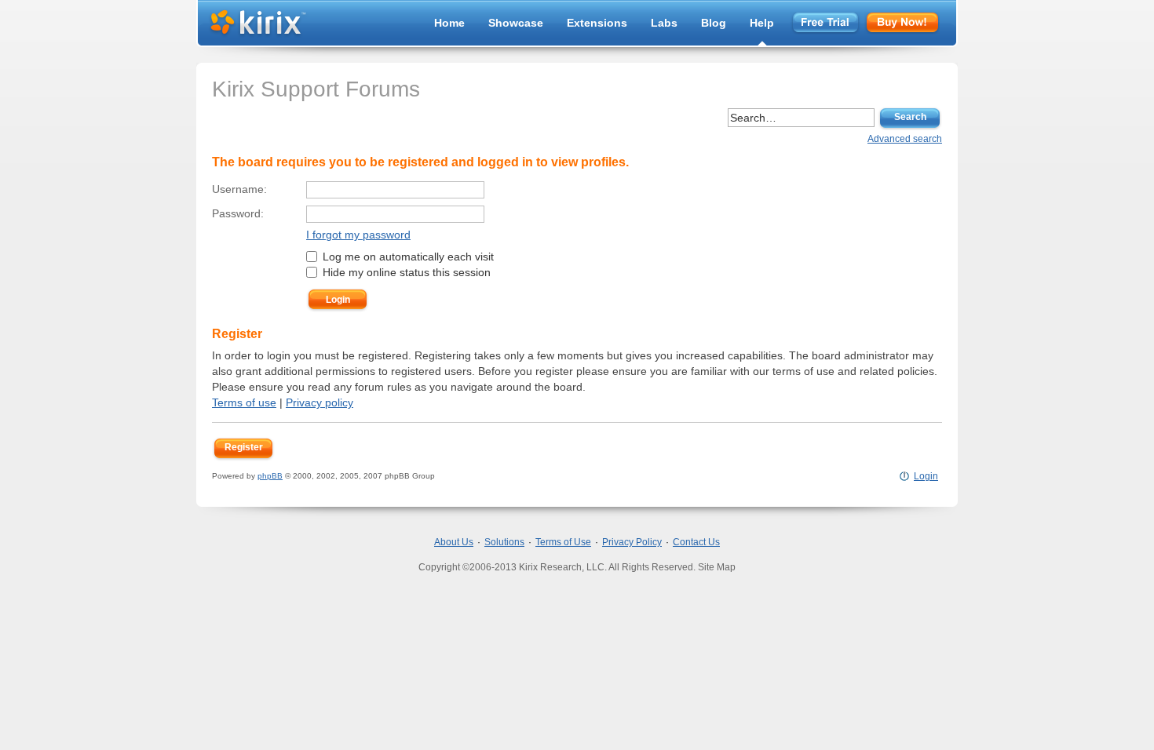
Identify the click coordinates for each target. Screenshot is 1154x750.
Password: (238, 213)
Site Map (717, 567)
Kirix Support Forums (316, 89)
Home (449, 22)
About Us (453, 542)
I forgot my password (358, 234)
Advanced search (904, 138)
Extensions (597, 22)
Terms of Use (563, 542)
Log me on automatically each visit (407, 256)
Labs (664, 22)
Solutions (504, 542)
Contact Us (696, 542)
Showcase (515, 22)
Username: (239, 189)
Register (244, 447)
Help (762, 22)
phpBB (270, 475)
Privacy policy (319, 402)
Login (926, 476)
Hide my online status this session (405, 272)
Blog (713, 22)
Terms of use (244, 402)
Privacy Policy (632, 542)
